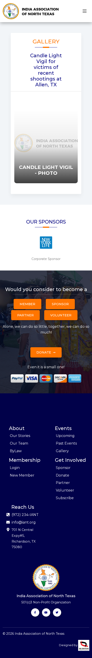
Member (27, 304)
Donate (43, 352)
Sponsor (60, 304)
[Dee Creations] (83, 645)
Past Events (66, 443)
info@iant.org (24, 522)
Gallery (62, 451)
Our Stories (20, 436)
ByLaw (16, 451)
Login (15, 468)
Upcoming (65, 436)
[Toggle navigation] (84, 11)
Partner (25, 315)
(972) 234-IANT (25, 515)
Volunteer (60, 315)
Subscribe (65, 498)
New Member (22, 475)
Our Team (19, 443)
